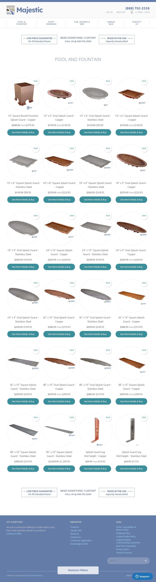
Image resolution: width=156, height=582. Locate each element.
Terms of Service (124, 552)
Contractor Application (81, 540)
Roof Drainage (51, 23)
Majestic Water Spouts (32, 576)
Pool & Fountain (21, 23)
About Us (74, 534)
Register (121, 12)
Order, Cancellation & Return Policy (126, 528)
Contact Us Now (13, 533)
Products (74, 527)
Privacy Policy (122, 549)
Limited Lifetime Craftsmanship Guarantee (128, 541)
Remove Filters (78, 570)
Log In (109, 12)
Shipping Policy (123, 533)
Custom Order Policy (126, 536)
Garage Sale (111, 23)
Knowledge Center (79, 544)
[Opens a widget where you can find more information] (142, 576)
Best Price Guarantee (126, 546)
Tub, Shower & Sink (82, 23)
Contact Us (137, 23)
